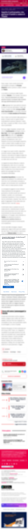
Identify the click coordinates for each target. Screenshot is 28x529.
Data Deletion (6, 291)
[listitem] (14, 262)
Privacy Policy (22, 291)
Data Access (14, 291)
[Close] (25, 237)
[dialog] (14, 264)
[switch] (23, 264)
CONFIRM (8, 286)
